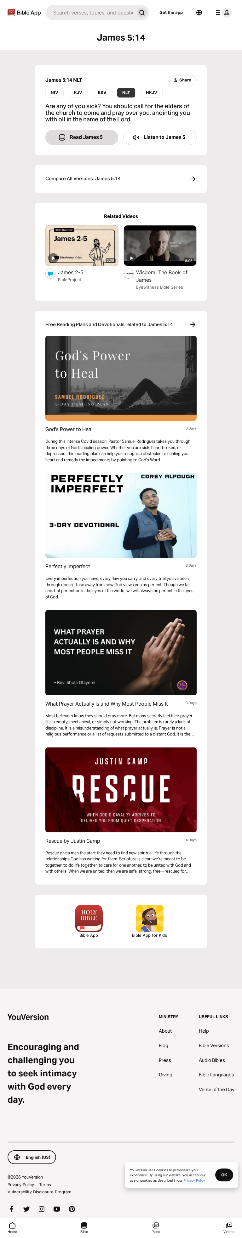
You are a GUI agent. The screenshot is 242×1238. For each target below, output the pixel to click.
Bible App (88, 935)
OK (224, 1174)
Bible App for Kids (149, 935)
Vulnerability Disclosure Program (39, 1191)
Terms (45, 1184)
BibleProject (69, 279)
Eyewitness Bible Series (159, 287)
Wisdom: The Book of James (161, 276)
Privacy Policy (21, 1184)
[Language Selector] (199, 12)
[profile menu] (222, 12)
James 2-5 (77, 272)
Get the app (171, 12)
